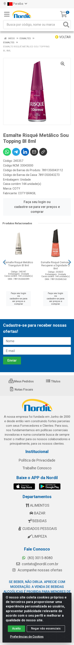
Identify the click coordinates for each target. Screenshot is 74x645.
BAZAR (39, 513)
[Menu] (6, 14)
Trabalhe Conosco (37, 468)
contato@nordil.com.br (39, 564)
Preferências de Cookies (27, 636)
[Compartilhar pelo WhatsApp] (7, 152)
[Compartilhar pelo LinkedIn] (25, 152)
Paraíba (18, 3)
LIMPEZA (39, 536)
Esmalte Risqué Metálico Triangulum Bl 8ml (18, 264)
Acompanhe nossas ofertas (39, 570)
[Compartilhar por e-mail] (34, 152)
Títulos (55, 381)
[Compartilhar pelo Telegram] (16, 152)
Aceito (16, 628)
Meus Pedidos (24, 381)
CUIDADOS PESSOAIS (39, 529)
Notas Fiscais (23, 389)
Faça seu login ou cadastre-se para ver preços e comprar (37, 207)
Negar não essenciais (46, 628)
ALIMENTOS (39, 505)
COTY (16, 188)
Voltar (64, 37)
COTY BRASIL (27, 193)
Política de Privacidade (37, 460)
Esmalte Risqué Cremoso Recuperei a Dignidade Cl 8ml (55, 265)
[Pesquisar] (66, 24)
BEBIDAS (39, 521)
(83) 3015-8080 (40, 558)
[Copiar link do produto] (43, 152)
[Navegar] (4, 262)
